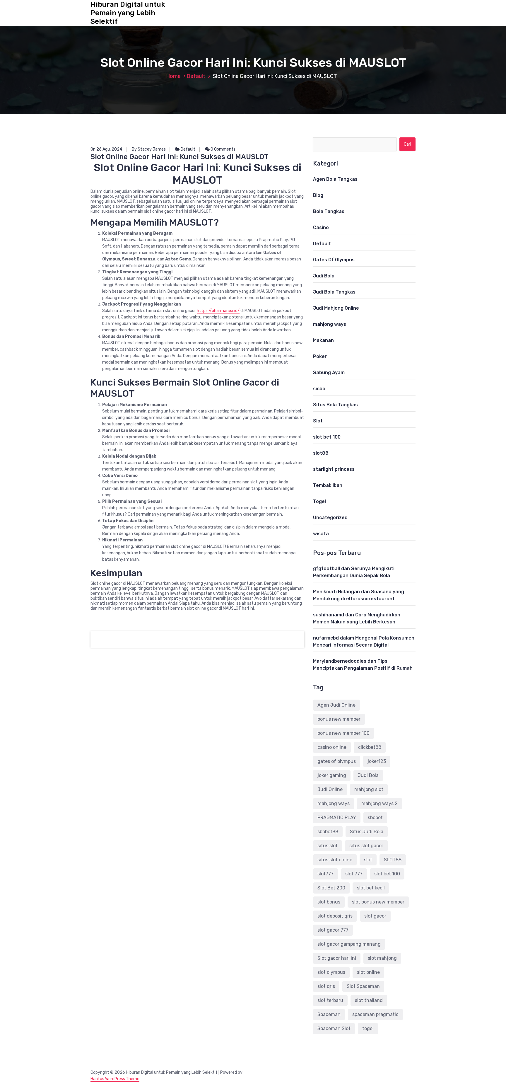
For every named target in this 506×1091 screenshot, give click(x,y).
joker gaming (331, 775)
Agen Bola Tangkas (335, 179)
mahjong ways (329, 324)
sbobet (375, 817)
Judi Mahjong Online (336, 308)
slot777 (325, 874)
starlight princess (334, 469)
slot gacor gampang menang (349, 944)
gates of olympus (336, 761)
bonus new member (338, 719)
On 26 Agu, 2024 (106, 149)
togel (368, 1028)
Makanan (323, 340)
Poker (320, 356)
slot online (368, 972)
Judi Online (330, 789)
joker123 (376, 761)
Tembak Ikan (327, 485)
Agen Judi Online (336, 705)
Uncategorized (330, 517)
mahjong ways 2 (379, 803)
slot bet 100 (327, 437)
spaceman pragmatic (375, 1014)
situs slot (327, 845)
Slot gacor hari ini (336, 958)
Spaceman (329, 1014)
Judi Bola (323, 276)
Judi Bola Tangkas (334, 292)
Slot (318, 421)
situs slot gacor (366, 845)
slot (368, 859)
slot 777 (354, 874)
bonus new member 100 (343, 733)
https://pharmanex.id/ (218, 310)
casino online (331, 747)
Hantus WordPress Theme (114, 1078)
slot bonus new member (378, 902)
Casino (321, 227)
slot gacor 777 (332, 930)
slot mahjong (382, 958)
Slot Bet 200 (331, 888)
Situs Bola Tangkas (335, 405)
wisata (321, 533)
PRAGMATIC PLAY (336, 817)
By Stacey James (149, 149)
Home (173, 76)
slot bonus (328, 902)
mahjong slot (368, 789)
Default (196, 76)
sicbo (319, 388)
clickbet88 (369, 747)
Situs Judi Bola (366, 831)
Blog (318, 195)
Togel (319, 501)
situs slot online (334, 859)
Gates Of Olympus (334, 259)
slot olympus (331, 972)
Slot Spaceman (363, 986)
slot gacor (375, 916)
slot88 (321, 453)
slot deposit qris (335, 916)
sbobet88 (327, 831)
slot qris (326, 986)
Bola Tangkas (328, 211)
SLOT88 (392, 859)
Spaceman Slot (334, 1028)
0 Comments (222, 149)
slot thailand (369, 1000)
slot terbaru (330, 1000)
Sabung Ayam (329, 372)
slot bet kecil (371, 888)
